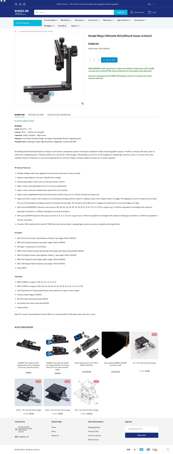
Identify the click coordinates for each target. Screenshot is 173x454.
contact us (130, 76)
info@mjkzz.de (23, 437)
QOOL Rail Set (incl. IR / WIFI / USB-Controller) (86, 364)
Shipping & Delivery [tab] (36, 114)
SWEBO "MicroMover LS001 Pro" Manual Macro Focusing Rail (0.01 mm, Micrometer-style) (57, 366)
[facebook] (20, 4)
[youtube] (16, 4)
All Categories (23, 23)
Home (15, 31)
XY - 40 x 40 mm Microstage (144, 363)
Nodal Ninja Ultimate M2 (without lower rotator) (120, 36)
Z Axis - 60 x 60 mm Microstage (57, 410)
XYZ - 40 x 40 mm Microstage (86, 410)
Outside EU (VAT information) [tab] (59, 114)
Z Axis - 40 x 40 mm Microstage (28, 410)
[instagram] (24, 4)
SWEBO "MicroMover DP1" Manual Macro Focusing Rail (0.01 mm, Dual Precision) (28, 365)
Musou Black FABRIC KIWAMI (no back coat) (115, 364)
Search (120, 12)
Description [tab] (19, 114)
